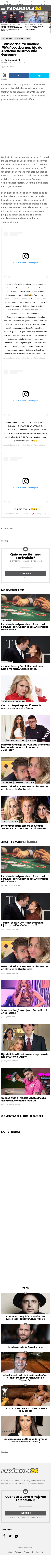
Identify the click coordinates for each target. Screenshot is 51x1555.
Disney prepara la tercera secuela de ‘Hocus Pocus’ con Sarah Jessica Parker (23, 827)
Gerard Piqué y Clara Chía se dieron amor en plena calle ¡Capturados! (25, 788)
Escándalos (8, 701)
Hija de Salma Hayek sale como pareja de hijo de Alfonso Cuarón (24, 1055)
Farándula (7, 38)
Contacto (39, 1552)
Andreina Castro (25, 358)
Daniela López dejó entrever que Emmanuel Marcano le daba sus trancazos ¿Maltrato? (25, 747)
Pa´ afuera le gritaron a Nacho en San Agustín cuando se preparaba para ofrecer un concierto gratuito (11, 28)
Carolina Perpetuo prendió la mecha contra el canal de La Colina (21, 707)
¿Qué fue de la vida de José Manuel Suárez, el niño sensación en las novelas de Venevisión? (25, 1378)
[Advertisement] (25, 129)
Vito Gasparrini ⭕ (26, 514)
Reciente (7, 4)
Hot (31, 4)
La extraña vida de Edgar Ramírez (25, 1347)
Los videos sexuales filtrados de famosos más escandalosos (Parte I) (25, 1440)
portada (19, 38)
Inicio (10, 1552)
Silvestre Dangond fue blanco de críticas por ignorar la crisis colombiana (34, 27)
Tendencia (44, 4)
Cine (4, 821)
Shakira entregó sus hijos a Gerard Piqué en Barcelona (24, 1012)
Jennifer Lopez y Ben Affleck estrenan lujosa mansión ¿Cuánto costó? (22, 667)
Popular (19, 4)
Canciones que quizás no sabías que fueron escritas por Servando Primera (25, 1317)
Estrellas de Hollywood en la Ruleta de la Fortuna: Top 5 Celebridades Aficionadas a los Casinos (24, 627)
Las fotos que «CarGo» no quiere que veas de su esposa (25, 1409)
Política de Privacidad (24, 1552)
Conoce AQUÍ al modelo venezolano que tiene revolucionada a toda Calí (23, 1099)
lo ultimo (20, 701)
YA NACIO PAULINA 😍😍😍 (26, 509)
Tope (27, 38)
